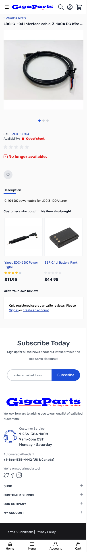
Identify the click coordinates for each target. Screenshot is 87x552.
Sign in (14, 310)
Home (10, 548)
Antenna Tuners (15, 17)
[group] (17, 147)
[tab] (12, 191)
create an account (36, 310)
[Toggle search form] (61, 7)
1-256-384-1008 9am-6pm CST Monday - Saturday (35, 439)
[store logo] (35, 7)
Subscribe (65, 375)
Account (56, 548)
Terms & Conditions (20, 532)
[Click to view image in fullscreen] (43, 70)
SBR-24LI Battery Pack (60, 262)
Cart (78, 548)
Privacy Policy (45, 532)
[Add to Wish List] (8, 174)
